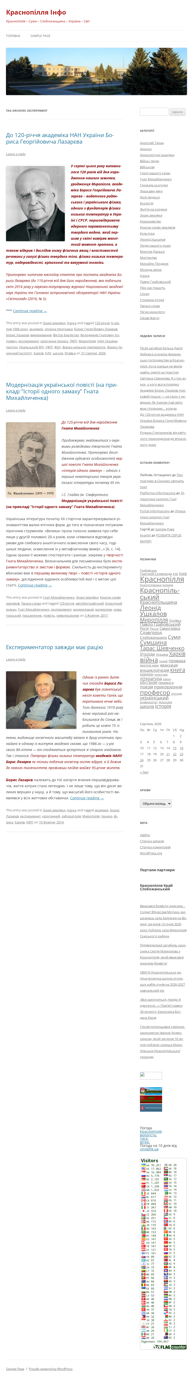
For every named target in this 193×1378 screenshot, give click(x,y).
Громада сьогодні (154, 185)
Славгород (151, 632)
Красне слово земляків (157, 227)
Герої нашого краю (155, 173)
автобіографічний (90, 603)
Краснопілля (162, 579)
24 (141, 760)
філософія (165, 702)
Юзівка (70, 353)
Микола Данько (152, 251)
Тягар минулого (152, 312)
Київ (183, 573)
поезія (146, 687)
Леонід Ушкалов (152, 239)
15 (174, 748)
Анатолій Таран (152, 143)
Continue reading (30, 310)
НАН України (107, 341)
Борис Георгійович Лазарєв (95, 329)
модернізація (83, 609)
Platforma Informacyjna (157, 493)
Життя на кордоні (153, 209)
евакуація (169, 664)
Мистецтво (148, 257)
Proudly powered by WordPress (51, 1369)
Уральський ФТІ (31, 347)
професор (155, 692)
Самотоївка (170, 628)
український (154, 697)
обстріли (148, 682)
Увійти (145, 835)
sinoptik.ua (149, 1149)
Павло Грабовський (155, 281)
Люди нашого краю (155, 245)
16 (181, 748)
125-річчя (66, 603)
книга (177, 669)
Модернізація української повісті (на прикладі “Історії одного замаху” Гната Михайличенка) (62, 391)
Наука (71, 323)
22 (174, 754)
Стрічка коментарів (155, 847)
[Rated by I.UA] (151, 1078)
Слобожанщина (153, 637)
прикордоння (168, 687)
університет (149, 702)
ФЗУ (57, 347)
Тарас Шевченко (162, 648)
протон (12, 347)
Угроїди (147, 654)
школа (58, 353)
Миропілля (87, 341)
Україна (162, 654)
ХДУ (48, 353)
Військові (147, 167)
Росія (144, 628)
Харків (38, 353)
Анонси (146, 149)
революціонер (68, 615)
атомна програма (59, 329)
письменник (32, 615)
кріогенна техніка (54, 341)
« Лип (144, 772)
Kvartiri (145, 535)
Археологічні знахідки (157, 155)
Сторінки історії (152, 300)
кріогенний (51, 816)
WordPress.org (151, 853)
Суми (174, 637)
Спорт (145, 293)
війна (149, 659)
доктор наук (149, 665)
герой (163, 661)
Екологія (146, 203)
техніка (106, 816)
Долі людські (150, 197)
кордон (147, 674)
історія (163, 706)
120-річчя (102, 323)
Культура (147, 233)
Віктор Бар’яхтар (66, 335)
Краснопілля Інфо (36, 12)
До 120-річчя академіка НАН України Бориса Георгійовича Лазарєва (60, 138)
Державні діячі (151, 191)
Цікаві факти (149, 318)
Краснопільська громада (156, 585)
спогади (176, 693)
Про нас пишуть (152, 287)
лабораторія (71, 816)
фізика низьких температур (84, 347)
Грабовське (148, 570)
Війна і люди (149, 161)
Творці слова (31, 603)
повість (49, 615)
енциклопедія (154, 670)
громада (177, 660)
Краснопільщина (158, 602)
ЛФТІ (73, 341)
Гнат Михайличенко (59, 597)
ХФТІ (29, 822)
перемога (166, 682)
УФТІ (49, 347)
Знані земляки (54, 323)
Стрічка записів (152, 841)
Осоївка (175, 620)
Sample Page (40, 36)
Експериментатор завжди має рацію (54, 647)
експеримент (28, 341)
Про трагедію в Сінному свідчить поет (162, 481)
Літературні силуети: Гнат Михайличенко (162, 499)
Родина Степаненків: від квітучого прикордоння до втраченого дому (163, 438)
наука (167, 679)
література (151, 678)
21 (168, 754)
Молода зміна (151, 269)
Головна (13, 36)
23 (181, 754)
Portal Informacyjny (155, 511)
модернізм (103, 609)
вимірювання (41, 335)
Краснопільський (160, 593)
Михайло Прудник (154, 263)
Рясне (154, 629)
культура (161, 674)
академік (36, 329)
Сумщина (153, 642)
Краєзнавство (150, 221)
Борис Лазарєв (17, 335)
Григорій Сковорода (156, 573)
